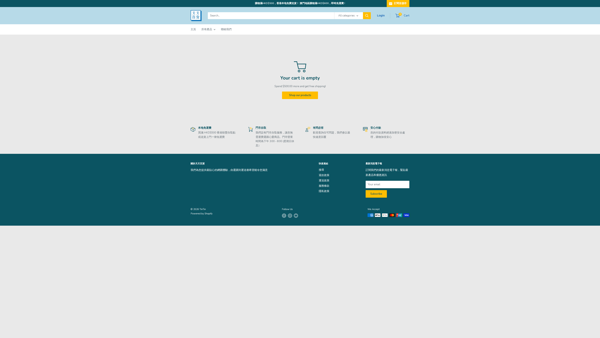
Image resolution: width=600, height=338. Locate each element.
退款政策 (324, 175)
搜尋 (321, 170)
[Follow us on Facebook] (284, 215)
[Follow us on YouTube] (296, 215)
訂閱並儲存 (400, 3)
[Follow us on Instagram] (290, 215)
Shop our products (300, 95)
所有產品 (206, 29)
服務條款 (324, 186)
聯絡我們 (226, 29)
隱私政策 (324, 191)
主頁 (193, 29)
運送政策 (324, 180)
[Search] (367, 15)
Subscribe (376, 194)
